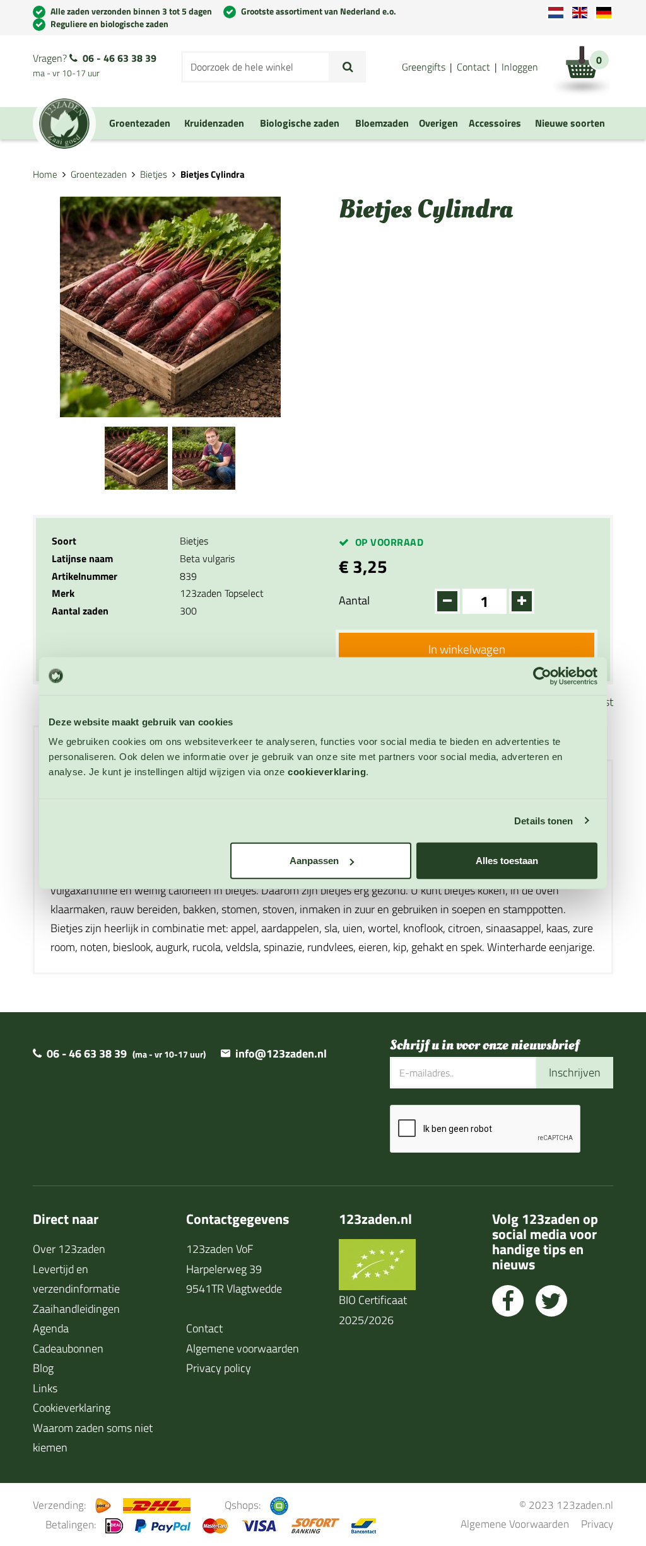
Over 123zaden (69, 1248)
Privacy (597, 1524)
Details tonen (543, 820)
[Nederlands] (555, 12)
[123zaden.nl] (64, 123)
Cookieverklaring (71, 1407)
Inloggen (520, 66)
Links (45, 1388)
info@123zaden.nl (281, 1053)
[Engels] (579, 12)
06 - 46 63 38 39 (119, 58)
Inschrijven (575, 1072)
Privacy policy (218, 1367)
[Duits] (603, 12)
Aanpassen (314, 860)
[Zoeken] (348, 67)
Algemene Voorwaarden (515, 1524)
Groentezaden (99, 174)
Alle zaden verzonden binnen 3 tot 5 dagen (131, 11)
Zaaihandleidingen (76, 1308)
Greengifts (423, 66)
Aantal (354, 600)
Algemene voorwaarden (242, 1348)
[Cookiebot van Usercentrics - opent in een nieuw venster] (542, 675)
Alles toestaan (507, 860)
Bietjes (153, 174)
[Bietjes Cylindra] (136, 456)
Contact (473, 66)
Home (45, 174)
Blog (43, 1367)
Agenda (51, 1328)
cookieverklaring (327, 771)
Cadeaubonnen (68, 1348)
